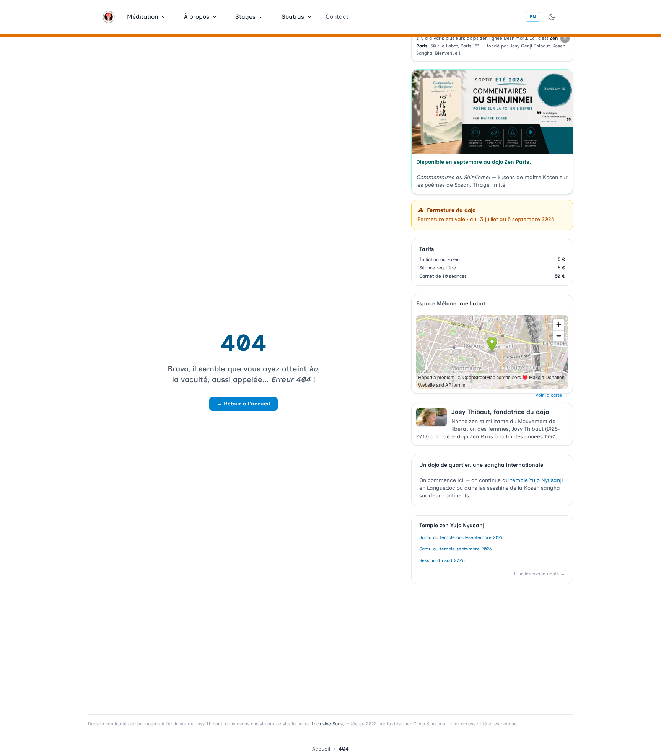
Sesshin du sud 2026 (442, 560)
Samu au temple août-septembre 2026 (461, 537)
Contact (337, 16)
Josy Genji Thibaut (530, 46)
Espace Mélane (436, 303)
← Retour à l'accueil (243, 404)
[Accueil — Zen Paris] (109, 17)
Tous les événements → (539, 573)
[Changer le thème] (551, 17)
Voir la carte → (552, 395)
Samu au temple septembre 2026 (455, 549)
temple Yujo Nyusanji (536, 480)
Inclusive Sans (327, 723)
